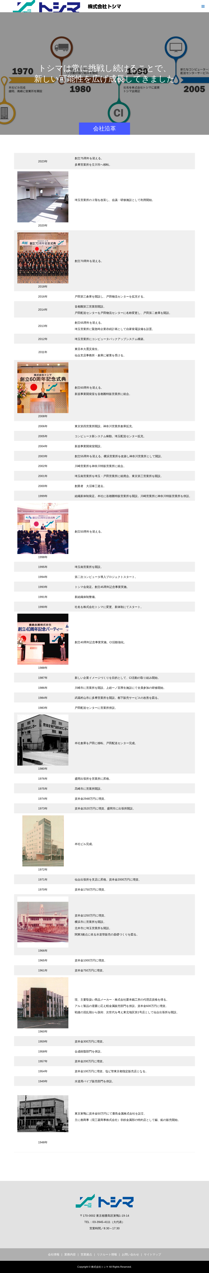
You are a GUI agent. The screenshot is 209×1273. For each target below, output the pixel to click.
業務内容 (70, 1254)
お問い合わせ (130, 1254)
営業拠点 (86, 1254)
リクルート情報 (107, 1254)
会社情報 (53, 1254)
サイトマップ (152, 1254)
